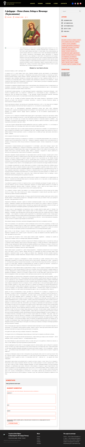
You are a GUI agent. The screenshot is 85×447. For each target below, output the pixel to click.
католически (65, 58)
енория (63, 54)
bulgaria (64, 39)
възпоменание (65, 53)
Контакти (64, 3)
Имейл (9, 410)
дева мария (76, 53)
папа (71, 60)
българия (76, 47)
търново (64, 64)
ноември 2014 (68, 20)
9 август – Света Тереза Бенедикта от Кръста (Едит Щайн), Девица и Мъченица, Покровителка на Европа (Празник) (72, 436)
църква (74, 64)
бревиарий (64, 47)
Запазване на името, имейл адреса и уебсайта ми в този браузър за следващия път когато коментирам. (28, 420)
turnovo (64, 43)
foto (63, 41)
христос (69, 64)
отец (67, 60)
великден (68, 49)
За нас (38, 438)
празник (75, 60)
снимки (76, 62)
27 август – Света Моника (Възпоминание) (72, 438)
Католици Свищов (65, 74)
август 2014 (67, 28)
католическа (73, 56)
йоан (73, 54)
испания (68, 54)
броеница (70, 47)
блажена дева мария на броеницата (70, 45)
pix (73, 41)
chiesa (74, 39)
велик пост (74, 51)
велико (73, 49)
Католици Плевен (65, 72)
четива (79, 64)
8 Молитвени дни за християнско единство (72, 443)
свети (71, 62)
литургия (71, 58)
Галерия (48, 3)
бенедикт (73, 43)
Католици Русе (64, 73)
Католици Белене (65, 75)
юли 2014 (66, 31)
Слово (56, 3)
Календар (17, 17)
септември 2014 (68, 25)
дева (71, 53)
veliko (68, 43)
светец (67, 62)
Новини (40, 3)
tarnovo (77, 41)
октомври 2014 (68, 23)
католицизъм (65, 56)
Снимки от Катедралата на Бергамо (71, 441)
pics (71, 41)
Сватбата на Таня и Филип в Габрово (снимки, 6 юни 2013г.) (72, 440)
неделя (63, 60)
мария (76, 58)
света (63, 62)
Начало (32, 3)
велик (63, 49)
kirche (67, 41)
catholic (69, 39)
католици (77, 54)
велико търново (66, 51)
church (79, 39)
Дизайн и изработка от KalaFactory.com (11, 442)
